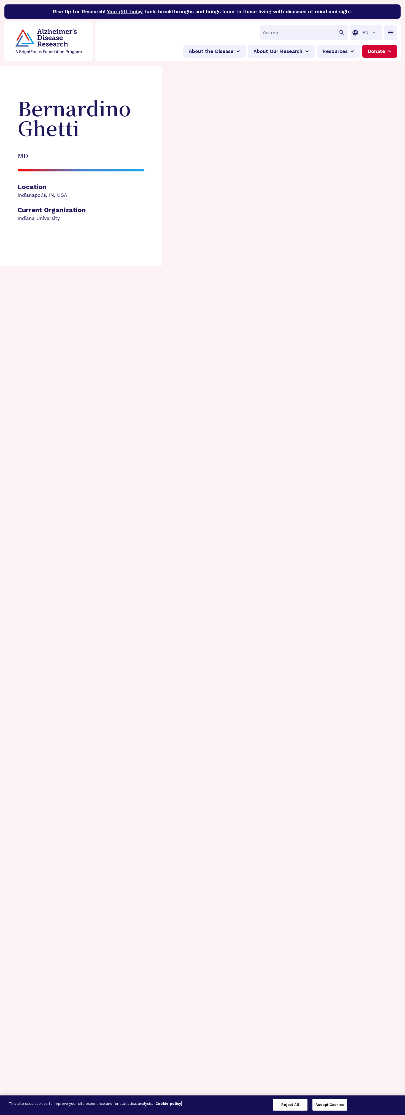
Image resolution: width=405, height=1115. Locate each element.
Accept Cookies (329, 1105)
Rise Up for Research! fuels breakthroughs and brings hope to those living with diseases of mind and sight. (203, 11)
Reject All (290, 1105)
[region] (202, 1105)
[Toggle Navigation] (390, 32)
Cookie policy (168, 1103)
